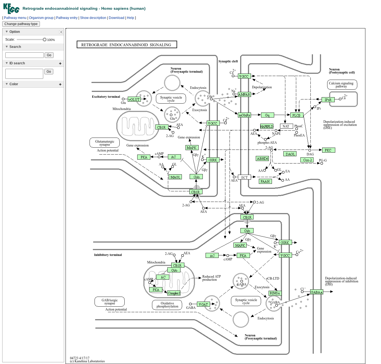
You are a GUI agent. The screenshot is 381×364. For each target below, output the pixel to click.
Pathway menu (15, 18)
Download (116, 18)
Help (130, 18)
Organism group (41, 18)
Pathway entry (67, 18)
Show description (93, 18)
